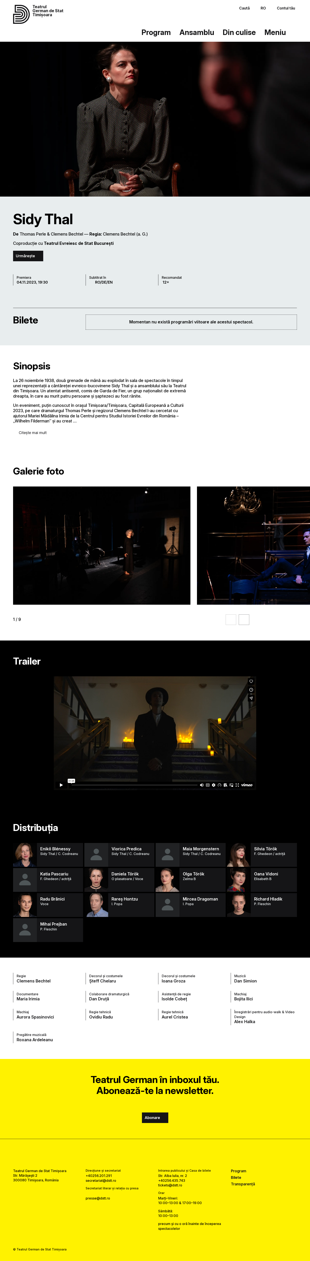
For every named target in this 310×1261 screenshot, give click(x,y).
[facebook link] (142, 1154)
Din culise (239, 32)
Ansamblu (196, 32)
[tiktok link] (168, 1154)
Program (156, 32)
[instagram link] (155, 1154)
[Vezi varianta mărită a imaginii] (101, 545)
